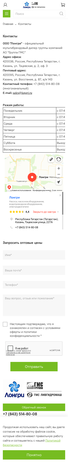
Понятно (34, 454)
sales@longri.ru (22, 92)
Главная (8, 24)
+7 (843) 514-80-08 (20, 413)
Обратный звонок (34, 407)
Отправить (34, 366)
